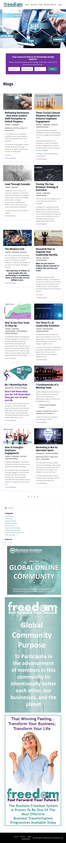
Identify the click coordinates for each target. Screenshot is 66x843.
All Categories (9, 516)
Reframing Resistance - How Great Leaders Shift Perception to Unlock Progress (17, 117)
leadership (7, 124)
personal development (41, 260)
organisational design (41, 195)
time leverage (10, 535)
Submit (52, 69)
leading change (15, 124)
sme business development (42, 126)
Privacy (22, 837)
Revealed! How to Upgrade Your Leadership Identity (47, 252)
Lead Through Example (17, 184)
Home (27, 5)
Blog (40, 5)
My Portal (34, 5)
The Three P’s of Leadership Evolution (47, 324)
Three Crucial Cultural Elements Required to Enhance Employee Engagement (48, 117)
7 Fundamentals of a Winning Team (47, 386)
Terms (16, 837)
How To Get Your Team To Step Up (17, 324)
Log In (60, 5)
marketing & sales (9, 387)
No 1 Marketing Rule (16, 384)
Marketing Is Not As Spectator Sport (47, 449)
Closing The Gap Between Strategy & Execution (47, 187)
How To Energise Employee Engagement (14, 450)
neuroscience (54, 124)
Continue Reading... (10, 158)
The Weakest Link (14, 249)
